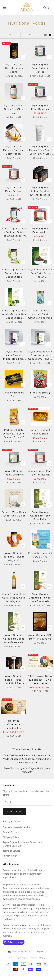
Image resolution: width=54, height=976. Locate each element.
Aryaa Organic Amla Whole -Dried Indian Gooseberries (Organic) (14, 315)
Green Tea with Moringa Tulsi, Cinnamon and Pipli (40, 314)
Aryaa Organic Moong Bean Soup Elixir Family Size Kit (40, 150)
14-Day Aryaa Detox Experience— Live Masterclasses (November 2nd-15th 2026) (40, 680)
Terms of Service (11, 850)
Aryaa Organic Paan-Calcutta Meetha (40, 68)
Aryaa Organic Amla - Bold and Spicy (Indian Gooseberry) (14, 232)
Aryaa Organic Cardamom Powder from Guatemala (40, 597)
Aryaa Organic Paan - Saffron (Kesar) (40, 473)
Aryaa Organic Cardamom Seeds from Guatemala (13, 639)
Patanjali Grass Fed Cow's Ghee (40, 555)
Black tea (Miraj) (40, 393)
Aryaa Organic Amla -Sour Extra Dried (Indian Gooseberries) (40, 274)
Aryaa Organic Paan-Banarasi (40, 107)
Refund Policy (10, 832)
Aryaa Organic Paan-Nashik (40, 230)
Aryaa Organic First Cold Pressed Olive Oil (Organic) (14, 597)
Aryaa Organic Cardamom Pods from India (40, 515)
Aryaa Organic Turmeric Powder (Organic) (14, 556)
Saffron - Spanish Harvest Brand (40, 432)
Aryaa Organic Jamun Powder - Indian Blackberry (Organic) (13, 356)
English (40, 951)
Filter (10, 35)
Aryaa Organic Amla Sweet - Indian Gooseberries (14, 273)
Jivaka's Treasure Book (13, 395)
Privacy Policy (10, 855)
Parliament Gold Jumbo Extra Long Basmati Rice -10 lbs (14, 434)
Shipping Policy (11, 837)
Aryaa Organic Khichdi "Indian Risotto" (14, 68)
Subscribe (14, 811)
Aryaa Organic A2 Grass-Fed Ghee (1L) (13, 109)
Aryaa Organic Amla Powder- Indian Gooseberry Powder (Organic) (40, 356)
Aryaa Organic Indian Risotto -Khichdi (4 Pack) (14, 680)
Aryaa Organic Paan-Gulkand (13, 189)
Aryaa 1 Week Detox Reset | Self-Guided (14, 514)
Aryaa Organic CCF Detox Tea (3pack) (40, 637)
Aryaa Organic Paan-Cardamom (14, 473)
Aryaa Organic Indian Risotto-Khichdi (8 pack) (40, 191)
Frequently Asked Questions (17, 827)
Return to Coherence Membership (14, 724)
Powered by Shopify (37, 958)
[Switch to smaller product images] (50, 35)
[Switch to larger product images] (45, 35)
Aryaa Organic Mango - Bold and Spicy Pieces (13, 150)
